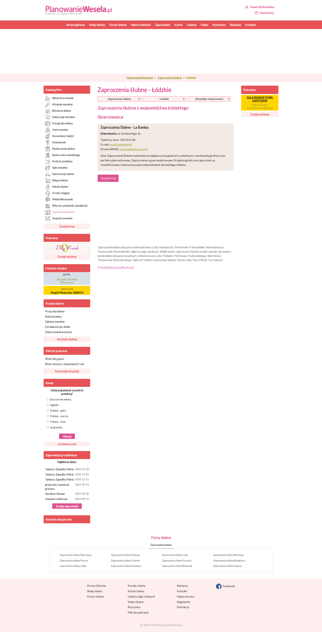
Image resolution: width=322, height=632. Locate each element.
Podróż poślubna (62, 161)
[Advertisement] (166, 51)
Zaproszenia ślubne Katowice (126, 565)
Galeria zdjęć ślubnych (141, 596)
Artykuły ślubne (67, 339)
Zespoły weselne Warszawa (67, 279)
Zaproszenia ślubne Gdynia (227, 565)
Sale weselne (59, 167)
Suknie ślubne (60, 186)
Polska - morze (59, 416)
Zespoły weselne (62, 218)
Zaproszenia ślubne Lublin (73, 565)
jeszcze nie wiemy (60, 399)
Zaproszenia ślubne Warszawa (75, 554)
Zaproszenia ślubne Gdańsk (125, 560)
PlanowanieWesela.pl (139, 77)
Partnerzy (183, 607)
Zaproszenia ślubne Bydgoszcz (229, 560)
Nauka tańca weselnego (66, 154)
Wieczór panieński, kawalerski (69, 205)
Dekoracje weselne (63, 116)
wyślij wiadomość (121, 144)
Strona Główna (96, 585)
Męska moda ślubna (63, 148)
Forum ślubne (95, 596)
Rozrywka (134, 607)
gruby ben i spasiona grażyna (67, 486)
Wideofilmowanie (62, 199)
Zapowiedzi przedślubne (61, 455)
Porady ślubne (54, 303)
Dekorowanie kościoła (58, 332)
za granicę (56, 427)
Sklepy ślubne (60, 180)
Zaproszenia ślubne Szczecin (176, 560)
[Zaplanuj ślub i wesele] (80, 10)
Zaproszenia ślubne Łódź (175, 554)
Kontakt (182, 591)
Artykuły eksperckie (58, 519)
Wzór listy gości (54, 358)
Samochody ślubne (63, 173)
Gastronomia (60, 129)
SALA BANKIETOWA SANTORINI (260, 99)
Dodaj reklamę (67, 256)
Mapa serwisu (185, 596)
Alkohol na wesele (63, 97)
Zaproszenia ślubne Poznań (74, 560)
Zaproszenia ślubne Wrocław (228, 554)
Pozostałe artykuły (67, 371)
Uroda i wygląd (61, 192)
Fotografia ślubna (62, 123)
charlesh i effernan (67, 499)
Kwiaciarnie (59, 142)
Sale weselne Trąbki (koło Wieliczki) (260, 106)
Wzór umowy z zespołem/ (64, 364)
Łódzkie (164, 98)
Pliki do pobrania (56, 351)
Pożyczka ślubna (54, 311)
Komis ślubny (136, 591)
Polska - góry (58, 410)
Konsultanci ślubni (63, 135)
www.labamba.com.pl (133, 149)
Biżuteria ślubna (61, 110)
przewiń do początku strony (117, 267)
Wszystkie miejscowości (209, 98)
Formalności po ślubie (57, 326)
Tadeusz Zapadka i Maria (67, 469)
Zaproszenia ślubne (170, 77)
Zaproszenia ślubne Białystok (177, 565)
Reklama (182, 585)
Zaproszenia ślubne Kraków (125, 554)
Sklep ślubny (94, 591)
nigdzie (54, 405)
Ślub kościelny (53, 316)
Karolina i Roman (67, 493)
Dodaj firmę (67, 226)
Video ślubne (135, 602)
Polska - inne (58, 421)
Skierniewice (110, 117)
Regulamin (183, 602)
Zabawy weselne (55, 321)
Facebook (228, 586)
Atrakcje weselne (62, 104)
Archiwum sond (67, 444)
